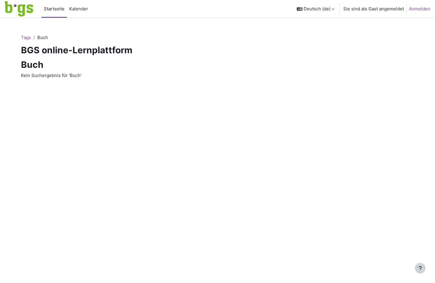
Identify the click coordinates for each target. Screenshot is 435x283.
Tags (26, 37)
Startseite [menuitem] (54, 9)
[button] (315, 9)
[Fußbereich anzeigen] (420, 268)
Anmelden (419, 9)
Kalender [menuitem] (78, 9)
